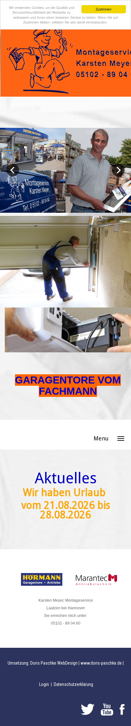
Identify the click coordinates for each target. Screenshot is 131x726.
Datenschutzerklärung (73, 684)
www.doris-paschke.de (101, 663)
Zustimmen (104, 9)
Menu (100, 438)
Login (44, 684)
